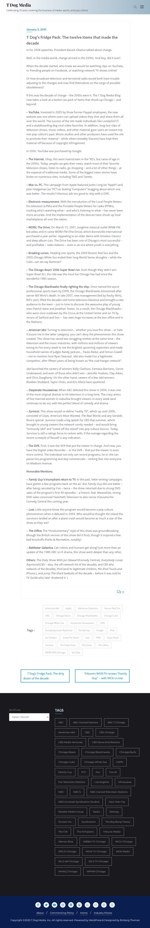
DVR (102, 623)
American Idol (52, 608)
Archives (14, 710)
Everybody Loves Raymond (58, 630)
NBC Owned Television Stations (109, 791)
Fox (98, 772)
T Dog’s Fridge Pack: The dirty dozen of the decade (43, 676)
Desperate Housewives (82, 623)
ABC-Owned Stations (85, 722)
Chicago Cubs (111, 615)
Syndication (89, 821)
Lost (87, 637)
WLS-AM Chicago (68, 861)
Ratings (114, 811)
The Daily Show (68, 645)
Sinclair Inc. (65, 821)
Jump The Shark (71, 637)
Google (100, 630)
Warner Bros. (66, 841)
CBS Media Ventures (70, 742)
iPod (112, 630)
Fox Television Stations (71, 781)
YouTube (76, 652)
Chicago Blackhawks (87, 615)
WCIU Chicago (123, 841)
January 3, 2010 (36, 29)
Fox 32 (113, 772)
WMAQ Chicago (67, 871)
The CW (63, 831)
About (40, 912)
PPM (98, 637)
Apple (69, 608)
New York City (117, 801)
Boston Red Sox (112, 608)
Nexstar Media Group (71, 811)
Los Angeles (102, 781)
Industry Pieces (103, 912)
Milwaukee (125, 781)
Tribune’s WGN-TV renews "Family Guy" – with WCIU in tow (105, 676)
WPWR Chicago (96, 871)
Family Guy (84, 630)
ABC (60, 722)
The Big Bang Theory (117, 821)
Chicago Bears (63, 615)
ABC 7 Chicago (116, 722)
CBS (47, 615)
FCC (83, 772)
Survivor (49, 645)
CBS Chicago (107, 732)
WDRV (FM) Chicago (55, 652)
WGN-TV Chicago (96, 851)
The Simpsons (85, 831)
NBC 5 (77, 791)
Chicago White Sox (54, 623)
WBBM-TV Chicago (94, 841)
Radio (96, 811)
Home (84, 912)
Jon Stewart (51, 637)
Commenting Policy (62, 912)
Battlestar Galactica (88, 608)
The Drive (87, 645)
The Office (103, 645)
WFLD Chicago (67, 851)
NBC (61, 791)
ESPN (119, 762)
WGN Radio (123, 851)
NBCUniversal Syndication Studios (78, 801)
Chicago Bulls (127, 752)
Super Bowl (113, 637)
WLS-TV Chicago (98, 861)
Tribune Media (112, 831)
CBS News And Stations (106, 742)
